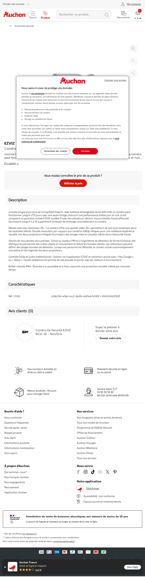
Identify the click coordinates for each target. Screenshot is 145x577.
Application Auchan (15, 492)
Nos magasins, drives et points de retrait (99, 417)
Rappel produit (13, 432)
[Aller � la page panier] (137, 14)
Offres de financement (89, 432)
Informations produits (16, 443)
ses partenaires (38, 93)
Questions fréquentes (16, 422)
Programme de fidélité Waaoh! (94, 427)
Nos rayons (10, 453)
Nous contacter (13, 417)
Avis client (10, 438)
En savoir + (11, 163)
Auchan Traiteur (86, 438)
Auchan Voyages (86, 443)
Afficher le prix (73, 183)
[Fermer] (5, 567)
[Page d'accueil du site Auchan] (14, 14)
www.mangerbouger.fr (64, 541)
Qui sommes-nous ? (15, 472)
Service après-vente (15, 427)
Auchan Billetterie (87, 448)
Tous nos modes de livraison (93, 422)
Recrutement (11, 487)
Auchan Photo (85, 453)
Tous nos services (86, 458)
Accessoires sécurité (24, 26)
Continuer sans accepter (115, 80)
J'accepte (85, 151)
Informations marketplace (19, 448)
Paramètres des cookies (55, 151)
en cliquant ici (29, 533)
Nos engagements (14, 482)
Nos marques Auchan (16, 477)
